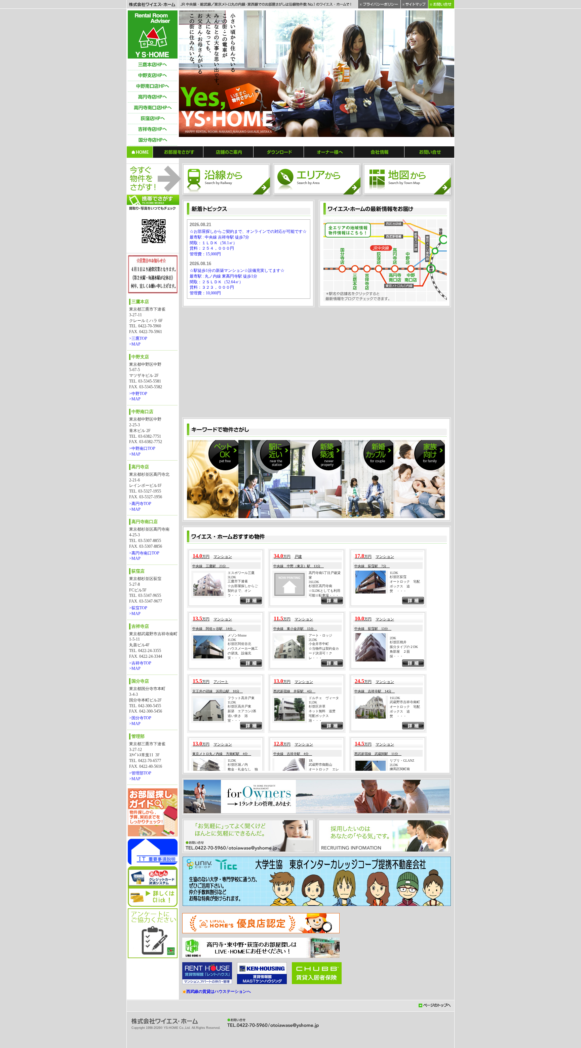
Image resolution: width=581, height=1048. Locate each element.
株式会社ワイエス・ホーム (152, 4)
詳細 (251, 675)
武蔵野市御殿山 (320, 838)
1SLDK (395, 772)
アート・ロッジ (320, 710)
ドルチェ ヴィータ (324, 772)
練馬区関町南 (400, 843)
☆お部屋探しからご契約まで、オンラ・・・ (243, 665)
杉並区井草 (317, 781)
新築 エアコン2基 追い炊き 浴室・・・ (244, 790)
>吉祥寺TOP (140, 663)
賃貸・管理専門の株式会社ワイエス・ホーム (153, 34)
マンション (223, 631)
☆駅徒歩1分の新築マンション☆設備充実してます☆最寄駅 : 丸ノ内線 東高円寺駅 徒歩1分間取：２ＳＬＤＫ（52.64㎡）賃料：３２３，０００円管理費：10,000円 (237, 281)
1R (311, 834)
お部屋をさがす (178, 152)
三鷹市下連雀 (238, 655)
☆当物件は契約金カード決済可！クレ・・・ (324, 727)
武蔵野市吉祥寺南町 (405, 776)
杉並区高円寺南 (320, 660)
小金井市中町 (319, 718)
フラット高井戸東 (241, 772)
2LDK (313, 714)
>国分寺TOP (140, 718)
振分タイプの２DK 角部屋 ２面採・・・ (405, 725)
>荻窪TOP (138, 608)
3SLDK (314, 656)
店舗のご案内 (228, 152)
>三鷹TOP (138, 338)
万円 (201, 631)
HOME (139, 152)
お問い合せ (429, 152)
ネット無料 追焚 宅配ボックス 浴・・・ (324, 790)
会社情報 (379, 152)
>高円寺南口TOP (144, 553)
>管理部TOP (140, 773)
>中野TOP (138, 393)
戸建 (298, 631)
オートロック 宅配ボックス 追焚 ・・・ (405, 660)
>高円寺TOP (140, 503)
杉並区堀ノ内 (238, 838)
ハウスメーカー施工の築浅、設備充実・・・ (243, 727)
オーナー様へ (329, 152)
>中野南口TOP (142, 448)
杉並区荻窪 (398, 651)
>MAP (135, 344)
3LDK (232, 651)
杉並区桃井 (398, 716)
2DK (393, 712)
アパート (221, 756)
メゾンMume (237, 710)
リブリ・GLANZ (402, 835)
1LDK (394, 647)
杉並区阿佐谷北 (239, 718)
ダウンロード (279, 152)
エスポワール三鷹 (241, 647)
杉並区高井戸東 (239, 781)
